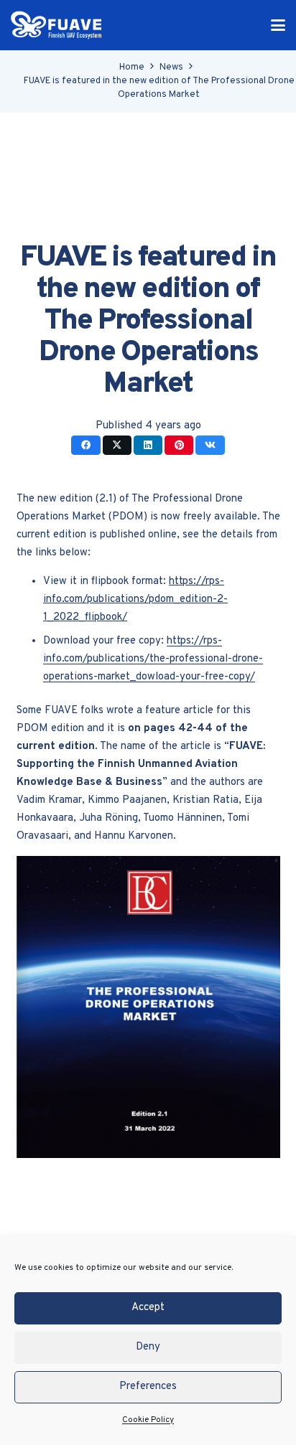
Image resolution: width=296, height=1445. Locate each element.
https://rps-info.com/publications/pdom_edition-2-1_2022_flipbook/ (135, 599)
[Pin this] (179, 445)
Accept (148, 1307)
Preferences (148, 1386)
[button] (278, 25)
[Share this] (86, 445)
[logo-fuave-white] (56, 25)
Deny (148, 1347)
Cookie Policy (148, 1420)
